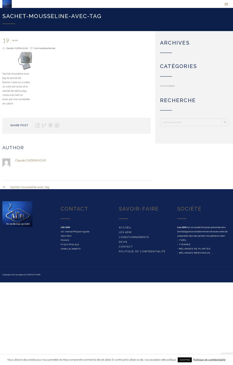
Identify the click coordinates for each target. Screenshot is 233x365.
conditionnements (134, 238)
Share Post (19, 126)
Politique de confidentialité (142, 253)
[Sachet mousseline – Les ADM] (19, 5)
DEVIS (123, 243)
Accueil (125, 229)
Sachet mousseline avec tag (29, 188)
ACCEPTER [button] (185, 360)
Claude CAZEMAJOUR (17, 50)
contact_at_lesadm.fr (71, 250)
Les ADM (125, 233)
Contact (126, 248)
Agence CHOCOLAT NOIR (29, 276)
